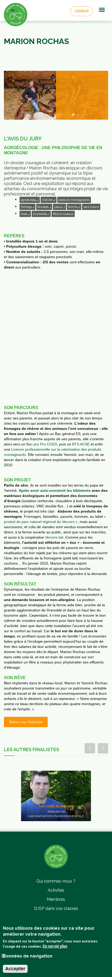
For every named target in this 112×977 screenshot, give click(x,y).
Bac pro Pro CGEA (41, 444)
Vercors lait (54, 537)
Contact (81, 11)
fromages (27, 207)
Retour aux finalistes (25, 722)
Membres (56, 899)
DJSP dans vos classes (56, 908)
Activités (56, 890)
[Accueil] (56, 856)
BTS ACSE (81, 444)
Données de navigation (27, 956)
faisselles (44, 207)
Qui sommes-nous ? (56, 881)
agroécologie (30, 200)
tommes (74, 207)
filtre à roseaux (63, 214)
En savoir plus (55, 946)
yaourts (59, 207)
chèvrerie (48, 200)
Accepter (15, 968)
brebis (25, 214)
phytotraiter (41, 214)
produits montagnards (74, 200)
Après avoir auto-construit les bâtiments (55, 490)
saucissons (91, 207)
